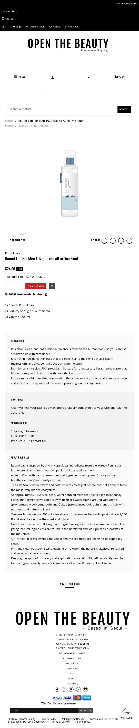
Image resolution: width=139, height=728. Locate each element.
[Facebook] (64, 689)
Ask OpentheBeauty (73, 719)
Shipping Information (25, 431)
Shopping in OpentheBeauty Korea (72, 648)
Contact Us (72, 673)
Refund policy (82, 722)
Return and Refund (72, 658)
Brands (23, 126)
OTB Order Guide (22, 436)
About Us (72, 679)
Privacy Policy (72, 668)
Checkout (73, 27)
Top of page (127, 716)
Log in (19, 27)
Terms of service (60, 722)
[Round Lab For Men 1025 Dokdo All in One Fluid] (69, 184)
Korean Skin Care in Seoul (104, 719)
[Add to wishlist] (52, 286)
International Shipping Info (72, 653)
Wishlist (57, 27)
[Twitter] (57, 689)
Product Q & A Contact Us (28, 441)
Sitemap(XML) (72, 684)
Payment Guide (72, 663)
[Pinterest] (71, 689)
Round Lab (41, 126)
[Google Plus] (78, 689)
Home (9, 121)
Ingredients (16, 240)
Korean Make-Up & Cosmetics (28, 722)
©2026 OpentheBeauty (22, 719)
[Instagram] (85, 689)
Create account (37, 27)
